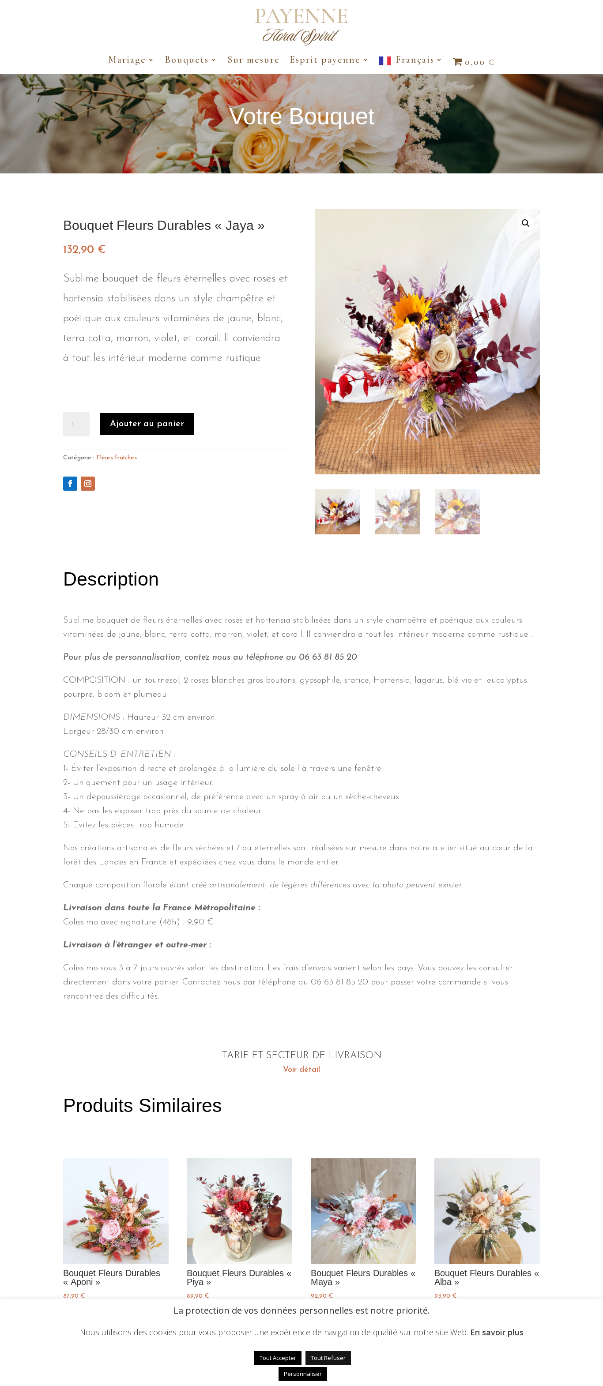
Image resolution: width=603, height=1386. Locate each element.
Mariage (127, 60)
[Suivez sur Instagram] (88, 484)
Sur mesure (253, 60)
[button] (526, 223)
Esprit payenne (325, 60)
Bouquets (187, 60)
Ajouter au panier (147, 424)
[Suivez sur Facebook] (70, 484)
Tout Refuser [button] (328, 1358)
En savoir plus (497, 1332)
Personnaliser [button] (303, 1374)
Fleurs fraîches (116, 457)
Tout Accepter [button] (278, 1358)
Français (415, 60)
